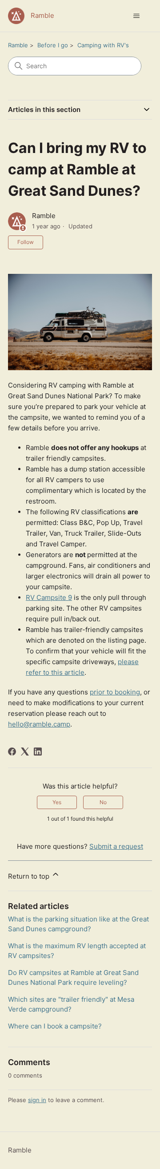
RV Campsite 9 (49, 597)
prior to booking (115, 692)
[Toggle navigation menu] (136, 16)
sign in (37, 1099)
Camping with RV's (103, 45)
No (103, 802)
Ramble (18, 45)
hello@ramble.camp (39, 724)
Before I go (52, 45)
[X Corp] (25, 752)
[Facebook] (12, 752)
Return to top (29, 876)
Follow (25, 242)
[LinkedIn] (38, 752)
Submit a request (116, 846)
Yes (56, 802)
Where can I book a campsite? (55, 1026)
